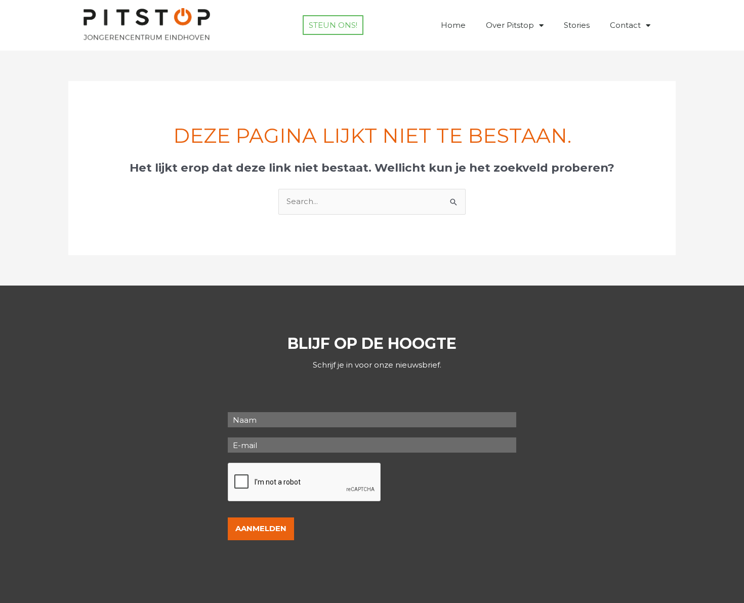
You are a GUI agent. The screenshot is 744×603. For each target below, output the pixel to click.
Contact (625, 25)
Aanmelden (260, 528)
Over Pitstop (510, 25)
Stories (577, 25)
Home (453, 25)
